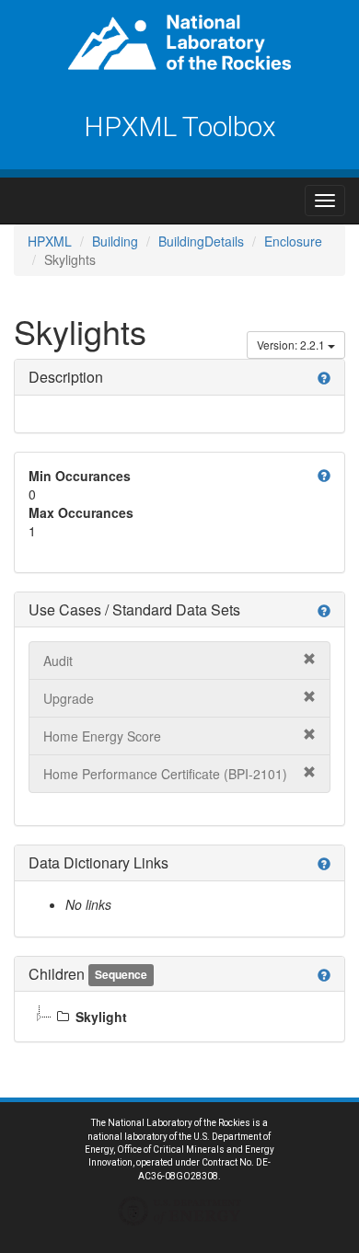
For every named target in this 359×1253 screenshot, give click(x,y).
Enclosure (293, 241)
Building (115, 241)
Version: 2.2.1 (292, 344)
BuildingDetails (201, 241)
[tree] (179, 1017)
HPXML (50, 241)
